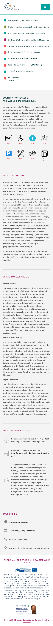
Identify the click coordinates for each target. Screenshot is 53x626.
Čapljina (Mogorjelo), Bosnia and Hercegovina (28, 46)
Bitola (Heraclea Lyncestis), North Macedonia (28, 27)
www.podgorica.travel (19, 522)
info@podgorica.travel (25, 531)
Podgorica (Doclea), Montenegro (22, 58)
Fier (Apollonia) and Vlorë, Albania (22, 20)
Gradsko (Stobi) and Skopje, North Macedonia (28, 40)
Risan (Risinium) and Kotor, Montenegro (25, 65)
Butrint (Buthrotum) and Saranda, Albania (26, 33)
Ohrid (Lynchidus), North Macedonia (23, 52)
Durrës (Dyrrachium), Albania (20, 71)
